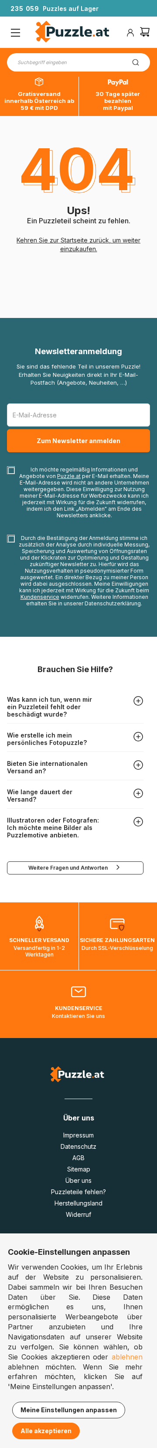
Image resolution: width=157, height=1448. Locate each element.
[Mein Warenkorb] (145, 33)
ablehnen (127, 1356)
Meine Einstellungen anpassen (68, 1410)
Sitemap (78, 1169)
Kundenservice (39, 597)
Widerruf (78, 1214)
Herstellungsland (78, 1203)
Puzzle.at (69, 476)
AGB (78, 1157)
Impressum (78, 1135)
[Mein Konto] (130, 32)
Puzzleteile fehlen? (78, 1191)
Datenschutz (78, 1146)
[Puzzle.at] (72, 32)
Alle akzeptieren (46, 1430)
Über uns (78, 1180)
